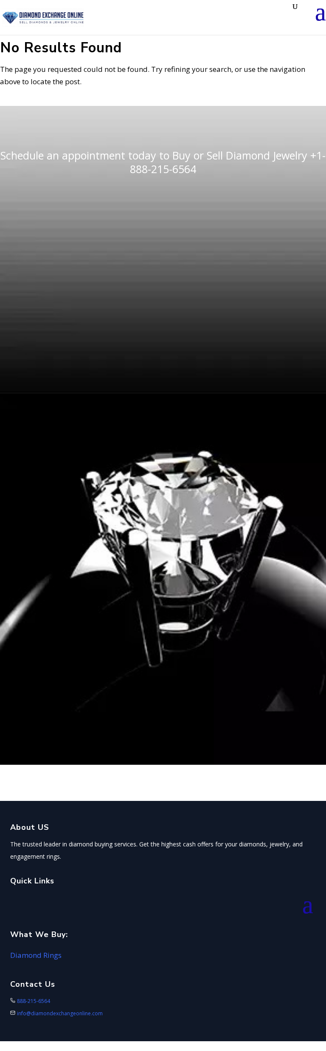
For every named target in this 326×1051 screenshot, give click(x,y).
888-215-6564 (33, 1001)
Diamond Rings (36, 955)
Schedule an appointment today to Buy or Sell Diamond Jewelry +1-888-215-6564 (163, 162)
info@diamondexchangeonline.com (60, 1013)
